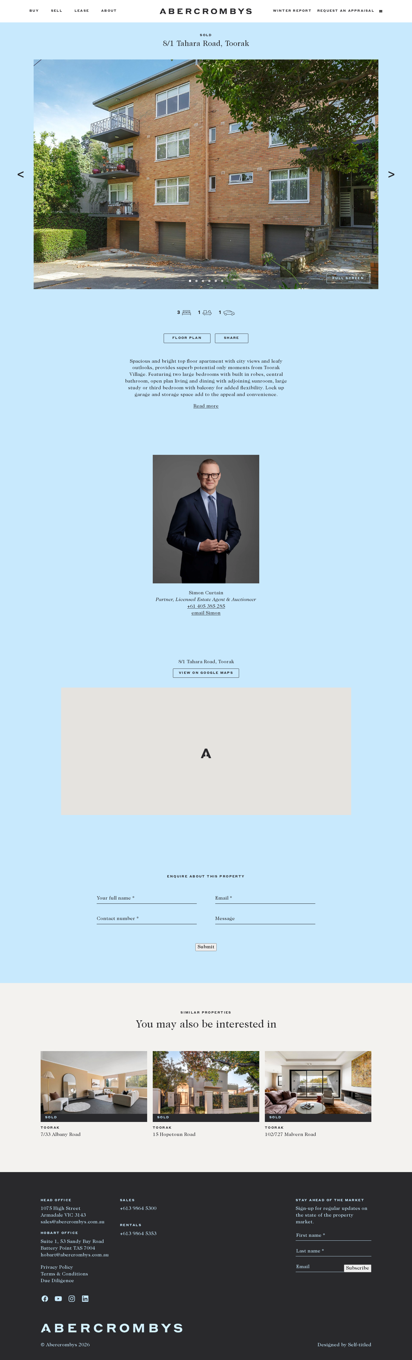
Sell (57, 11)
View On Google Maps (206, 673)
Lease (82, 11)
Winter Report (292, 11)
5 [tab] (216, 281)
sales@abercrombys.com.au (73, 1222)
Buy (34, 11)
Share (231, 338)
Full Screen (348, 278)
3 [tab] (203, 281)
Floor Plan (187, 338)
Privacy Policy (57, 1267)
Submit (206, 947)
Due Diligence (57, 1281)
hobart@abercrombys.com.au (75, 1255)
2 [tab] (196, 281)
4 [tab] (209, 281)
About (109, 11)
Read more (206, 406)
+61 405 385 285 (206, 606)
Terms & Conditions (64, 1274)
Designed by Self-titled (344, 1345)
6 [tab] (222, 281)
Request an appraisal (345, 11)
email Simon (206, 613)
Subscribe (357, 1268)
